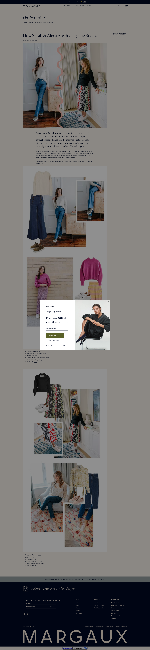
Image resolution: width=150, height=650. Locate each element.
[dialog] (75, 325)
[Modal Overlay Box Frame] (75, 325)
